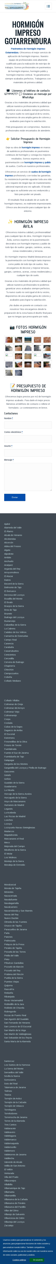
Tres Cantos (10, 1124)
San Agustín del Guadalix (16, 1019)
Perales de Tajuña (13, 948)
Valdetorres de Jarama (15, 1154)
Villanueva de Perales (14, 1203)
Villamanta (9, 1192)
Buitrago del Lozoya (14, 617)
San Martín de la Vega (15, 1030)
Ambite (7, 557)
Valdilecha (9, 1158)
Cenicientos (10, 654)
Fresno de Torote (12, 745)
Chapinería (9, 666)
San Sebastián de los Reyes (18, 1037)
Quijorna (8, 985)
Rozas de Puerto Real (15, 1015)
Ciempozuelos (11, 673)
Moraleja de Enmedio (14, 864)
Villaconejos (10, 1180)
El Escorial (9, 734)
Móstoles (8, 892)
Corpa (7, 719)
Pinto (6, 959)
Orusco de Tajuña (13, 925)
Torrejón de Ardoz (13, 1098)
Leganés (8, 808)
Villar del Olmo (11, 1210)
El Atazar (8, 576)
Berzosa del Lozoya (14, 595)
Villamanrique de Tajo (14, 1188)
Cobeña (8, 677)
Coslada (8, 723)
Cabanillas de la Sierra (15, 624)
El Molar (8, 853)
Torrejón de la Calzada (15, 1102)
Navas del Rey (11, 914)
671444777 (11, 94)
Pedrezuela (9, 940)
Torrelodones (10, 1113)
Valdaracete (10, 1128)
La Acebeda (10, 812)
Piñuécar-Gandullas (14, 963)
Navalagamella (11, 903)
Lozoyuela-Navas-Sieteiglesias (19, 827)
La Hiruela (9, 790)
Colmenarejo (10, 715)
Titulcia (7, 1094)
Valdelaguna (10, 1135)
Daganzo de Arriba (13, 730)
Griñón (7, 779)
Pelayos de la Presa (14, 944)
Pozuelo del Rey (12, 970)
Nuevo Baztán (11, 918)
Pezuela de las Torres (15, 951)
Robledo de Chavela (14, 1007)
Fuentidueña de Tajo (14, 756)
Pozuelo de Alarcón (14, 966)
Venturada (9, 1173)
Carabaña (9, 647)
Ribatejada (9, 996)
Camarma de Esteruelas (16, 636)
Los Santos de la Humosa (17, 1065)
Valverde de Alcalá (13, 1162)
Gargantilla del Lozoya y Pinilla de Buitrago (25, 767)
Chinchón (9, 669)
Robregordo (10, 1011)
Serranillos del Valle (13, 1072)
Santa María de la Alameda (17, 1041)
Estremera (9, 738)
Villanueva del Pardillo (15, 1207)
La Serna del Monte (13, 1068)
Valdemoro (9, 1150)
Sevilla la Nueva (12, 1076)
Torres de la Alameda (14, 1121)
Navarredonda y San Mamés (18, 910)
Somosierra (10, 1079)
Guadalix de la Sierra (14, 782)
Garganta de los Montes (16, 764)
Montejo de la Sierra (14, 861)
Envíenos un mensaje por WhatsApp (37, 95)
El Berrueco (10, 591)
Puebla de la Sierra (13, 978)
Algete (7, 550)
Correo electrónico (13, 432)
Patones (8, 937)
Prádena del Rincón (14, 974)
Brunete (8, 613)
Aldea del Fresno (12, 546)
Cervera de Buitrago (14, 662)
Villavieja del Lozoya (14, 1222)
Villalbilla (8, 1184)
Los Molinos (10, 857)
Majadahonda (10, 835)
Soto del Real (10, 1083)
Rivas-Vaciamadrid (13, 1000)
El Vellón (8, 1169)
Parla (6, 933)
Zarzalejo (8, 1225)
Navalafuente (10, 899)
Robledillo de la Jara (14, 1004)
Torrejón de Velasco (14, 1106)
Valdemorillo (10, 1147)
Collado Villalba (11, 700)
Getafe (7, 775)
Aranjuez (8, 565)
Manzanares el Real (14, 838)
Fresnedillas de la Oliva (15, 741)
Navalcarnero (10, 907)
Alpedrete (8, 554)
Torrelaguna (10, 1109)
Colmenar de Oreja (13, 704)
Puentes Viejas (11, 981)
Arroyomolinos (11, 572)
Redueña (8, 993)
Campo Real (10, 639)
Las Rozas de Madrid (14, 816)
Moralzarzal (10, 884)
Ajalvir (7, 524)
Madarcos (9, 831)
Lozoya (8, 823)
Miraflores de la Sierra (15, 850)
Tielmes (8, 1091)
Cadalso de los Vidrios (15, 632)
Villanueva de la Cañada (16, 1199)
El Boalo (8, 602)
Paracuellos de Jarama (15, 929)
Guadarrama (10, 786)
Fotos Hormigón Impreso (31, 329)
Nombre (8, 418)
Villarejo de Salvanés (14, 1214)
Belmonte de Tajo (13, 587)
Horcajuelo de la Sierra (15, 797)
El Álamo (8, 531)
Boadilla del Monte (13, 598)
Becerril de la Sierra (13, 583)
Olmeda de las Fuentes (15, 922)
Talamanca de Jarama (15, 1087)
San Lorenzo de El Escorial (17, 1026)
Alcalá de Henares (13, 535)
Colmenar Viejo (11, 711)
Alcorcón (8, 542)
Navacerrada (10, 895)
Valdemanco (10, 1139)
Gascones (9, 771)
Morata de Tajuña (12, 888)
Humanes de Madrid (14, 805)
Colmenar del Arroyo (14, 708)
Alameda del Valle (13, 527)
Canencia (8, 643)
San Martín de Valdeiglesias (17, 1034)
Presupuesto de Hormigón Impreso (28, 388)
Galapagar (9, 760)
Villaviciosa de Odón (14, 1218)
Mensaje (9, 460)
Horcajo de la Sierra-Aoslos (18, 794)
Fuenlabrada (10, 749)
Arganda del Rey (12, 568)
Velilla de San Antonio (14, 1165)
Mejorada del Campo (14, 846)
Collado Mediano (12, 680)
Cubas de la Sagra (13, 726)
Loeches (8, 820)
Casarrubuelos (11, 651)
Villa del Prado (11, 1177)
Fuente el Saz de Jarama (16, 752)
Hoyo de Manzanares (15, 801)
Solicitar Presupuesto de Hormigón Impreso (30, 140)
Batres (7, 580)
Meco (7, 842)
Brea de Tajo (10, 610)
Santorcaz (9, 1061)
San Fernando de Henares (17, 1022)
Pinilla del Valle (11, 955)
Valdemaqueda (11, 1143)
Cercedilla (9, 658)
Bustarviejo (9, 621)
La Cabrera (9, 628)
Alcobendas (10, 539)
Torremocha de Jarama (15, 1117)
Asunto (8, 446)
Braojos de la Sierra (14, 606)
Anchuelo (8, 561)
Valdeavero (9, 1132)
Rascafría (9, 989)
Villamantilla (10, 1195)
